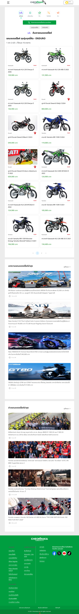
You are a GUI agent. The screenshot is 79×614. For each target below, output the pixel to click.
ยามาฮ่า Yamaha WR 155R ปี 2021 (53, 205)
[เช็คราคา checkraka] (37, 2)
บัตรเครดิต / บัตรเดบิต (29, 555)
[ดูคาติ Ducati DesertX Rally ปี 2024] (56, 89)
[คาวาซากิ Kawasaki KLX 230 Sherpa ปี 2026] (22, 56)
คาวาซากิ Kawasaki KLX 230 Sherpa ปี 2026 (21, 70)
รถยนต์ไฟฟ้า (12, 554)
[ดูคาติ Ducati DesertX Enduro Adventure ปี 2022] (22, 157)
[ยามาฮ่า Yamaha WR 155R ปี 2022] (56, 123)
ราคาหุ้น (26, 567)
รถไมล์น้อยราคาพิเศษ (13, 579)
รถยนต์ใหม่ (12, 551)
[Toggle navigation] (8, 2)
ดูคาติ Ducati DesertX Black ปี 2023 (20, 137)
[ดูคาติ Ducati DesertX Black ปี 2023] (22, 123)
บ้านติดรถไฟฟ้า (13, 599)
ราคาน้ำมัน (27, 571)
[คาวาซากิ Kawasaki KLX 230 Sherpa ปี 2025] (22, 89)
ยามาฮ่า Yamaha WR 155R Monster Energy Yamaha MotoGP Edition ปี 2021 (22, 240)
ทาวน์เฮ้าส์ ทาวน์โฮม (14, 602)
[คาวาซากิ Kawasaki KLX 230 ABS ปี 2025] (56, 56)
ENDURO (45, 28)
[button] (68, 2)
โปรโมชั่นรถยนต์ (13, 574)
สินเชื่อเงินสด (27, 551)
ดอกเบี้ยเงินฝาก (28, 560)
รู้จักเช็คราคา (43, 558)
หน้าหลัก (42, 547)
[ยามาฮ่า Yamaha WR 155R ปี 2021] (56, 191)
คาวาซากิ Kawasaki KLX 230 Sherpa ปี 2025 (21, 104)
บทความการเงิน (13, 565)
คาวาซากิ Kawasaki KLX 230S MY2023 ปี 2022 (55, 172)
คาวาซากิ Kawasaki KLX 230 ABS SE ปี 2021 (56, 239)
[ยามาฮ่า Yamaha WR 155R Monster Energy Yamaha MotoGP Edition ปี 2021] (22, 225)
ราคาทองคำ (27, 564)
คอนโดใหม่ (11, 592)
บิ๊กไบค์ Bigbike (13, 562)
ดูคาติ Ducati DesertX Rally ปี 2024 (53, 103)
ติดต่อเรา (42, 561)
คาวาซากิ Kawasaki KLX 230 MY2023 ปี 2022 (21, 206)
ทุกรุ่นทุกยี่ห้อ (34, 28)
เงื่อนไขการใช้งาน (44, 554)
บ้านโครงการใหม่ (13, 588)
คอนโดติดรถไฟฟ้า (13, 595)
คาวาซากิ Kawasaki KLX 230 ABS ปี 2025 (55, 69)
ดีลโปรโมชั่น (43, 551)
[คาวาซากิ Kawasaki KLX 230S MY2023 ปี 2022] (56, 157)
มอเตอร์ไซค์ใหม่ (13, 558)
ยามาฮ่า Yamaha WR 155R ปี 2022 (53, 137)
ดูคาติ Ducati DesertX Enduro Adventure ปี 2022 (22, 172)
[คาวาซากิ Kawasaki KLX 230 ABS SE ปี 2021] (56, 225)
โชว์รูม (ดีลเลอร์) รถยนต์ (13, 570)
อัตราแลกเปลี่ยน (28, 574)
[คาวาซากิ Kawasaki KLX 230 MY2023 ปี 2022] (22, 191)
